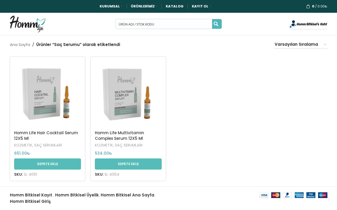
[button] (47, 164)
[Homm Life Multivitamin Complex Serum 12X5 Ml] (128, 94)
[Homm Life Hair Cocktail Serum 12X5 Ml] (47, 94)
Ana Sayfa (20, 44)
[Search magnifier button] (217, 24)
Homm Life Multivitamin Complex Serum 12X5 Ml (119, 135)
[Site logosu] (28, 23)
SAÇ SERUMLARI (48, 145)
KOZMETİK (23, 145)
